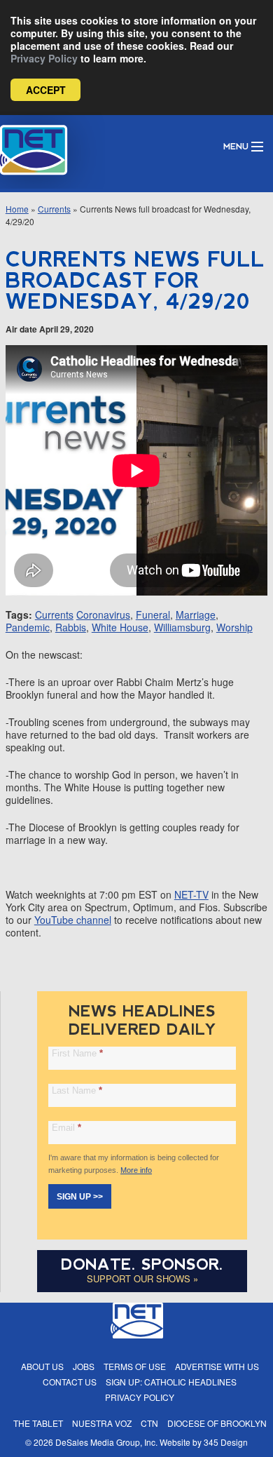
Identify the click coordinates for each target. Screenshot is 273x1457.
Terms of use (135, 1366)
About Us (42, 1366)
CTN (149, 1423)
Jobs (83, 1366)
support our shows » (142, 1278)
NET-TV (191, 894)
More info (136, 1170)
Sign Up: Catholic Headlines (171, 1382)
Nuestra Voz (102, 1423)
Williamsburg (182, 627)
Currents (54, 209)
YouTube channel (72, 920)
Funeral (153, 614)
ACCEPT (46, 90)
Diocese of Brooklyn (217, 1423)
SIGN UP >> (80, 1197)
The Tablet (38, 1423)
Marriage (196, 614)
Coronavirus (103, 614)
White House (120, 627)
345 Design (226, 1442)
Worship (234, 627)
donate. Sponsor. (142, 1264)
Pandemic (28, 627)
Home (17, 209)
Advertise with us (217, 1366)
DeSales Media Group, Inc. (106, 1442)
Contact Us (70, 1382)
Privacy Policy (44, 58)
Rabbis (70, 627)
